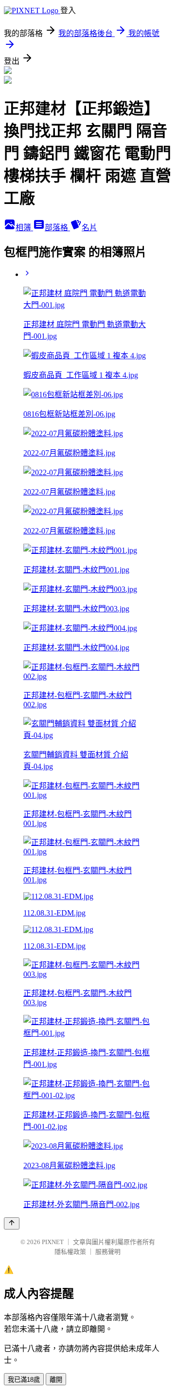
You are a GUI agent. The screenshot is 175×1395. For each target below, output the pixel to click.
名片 (89, 227)
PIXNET (53, 1242)
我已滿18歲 (24, 1379)
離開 (56, 1379)
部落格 (57, 227)
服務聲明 (108, 1251)
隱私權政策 (70, 1251)
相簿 (24, 227)
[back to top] (11, 1223)
